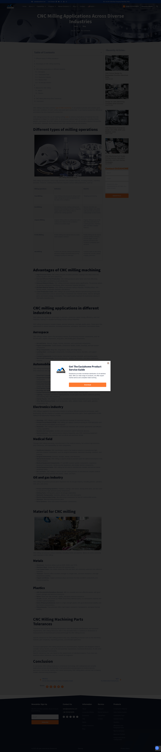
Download (87, 385)
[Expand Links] (157, 748)
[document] (80, 376)
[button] (108, 363)
